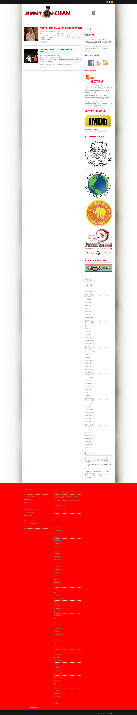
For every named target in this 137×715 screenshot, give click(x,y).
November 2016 (89, 326)
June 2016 (88, 334)
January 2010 (89, 409)
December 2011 (89, 380)
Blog (63, 2)
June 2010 (88, 406)
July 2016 (87, 331)
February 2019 (89, 317)
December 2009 (89, 412)
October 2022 (89, 294)
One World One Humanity (30, 523)
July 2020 (87, 308)
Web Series (55, 2)
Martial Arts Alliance (29, 515)
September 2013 (89, 363)
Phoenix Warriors (63, 58)
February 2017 (89, 323)
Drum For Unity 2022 (90, 469)
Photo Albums (27, 526)
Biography (56, 515)
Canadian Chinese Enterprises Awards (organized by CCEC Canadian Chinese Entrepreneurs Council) (98, 460)
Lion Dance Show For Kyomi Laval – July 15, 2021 (67, 500)
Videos (25, 533)
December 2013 (89, 360)
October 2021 (89, 302)
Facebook (107, 2)
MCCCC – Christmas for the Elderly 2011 (61, 28)
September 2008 (89, 424)
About (27, 2)
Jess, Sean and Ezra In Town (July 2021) (64, 493)
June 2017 (88, 320)
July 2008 (87, 427)
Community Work (28, 496)
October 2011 (88, 386)
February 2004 (89, 438)
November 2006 (89, 432)
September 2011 (89, 389)
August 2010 (88, 404)
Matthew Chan (33, 707)
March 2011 (88, 395)
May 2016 (88, 337)
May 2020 (88, 311)
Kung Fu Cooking (28, 512)
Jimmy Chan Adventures (30, 509)
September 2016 (89, 328)
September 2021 (89, 305)
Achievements (27, 489)
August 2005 (88, 435)
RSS (112, 2)
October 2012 (89, 369)
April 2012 (88, 375)
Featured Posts (27, 499)
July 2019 (87, 314)
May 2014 (88, 357)
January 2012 (89, 378)
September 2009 (89, 415)
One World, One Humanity (60, 508)
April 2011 (88, 392)
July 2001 (87, 447)
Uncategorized (27, 530)
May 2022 (88, 297)
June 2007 (88, 430)
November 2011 (89, 383)
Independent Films (43, 2)
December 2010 (89, 398)
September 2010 (89, 401)
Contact (70, 2)
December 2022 (89, 291)
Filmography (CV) (58, 518)
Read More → (43, 42)
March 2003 (88, 444)
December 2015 (89, 343)
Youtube (109, 2)
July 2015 (87, 346)
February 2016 (89, 340)
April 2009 (88, 418)
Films (33, 2)
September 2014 (89, 354)
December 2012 (89, 366)
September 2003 (89, 441)
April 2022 (88, 300)
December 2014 (89, 352)
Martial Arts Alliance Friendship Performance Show (36, 519)
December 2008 (89, 421)
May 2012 (88, 372)
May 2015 (88, 349)
